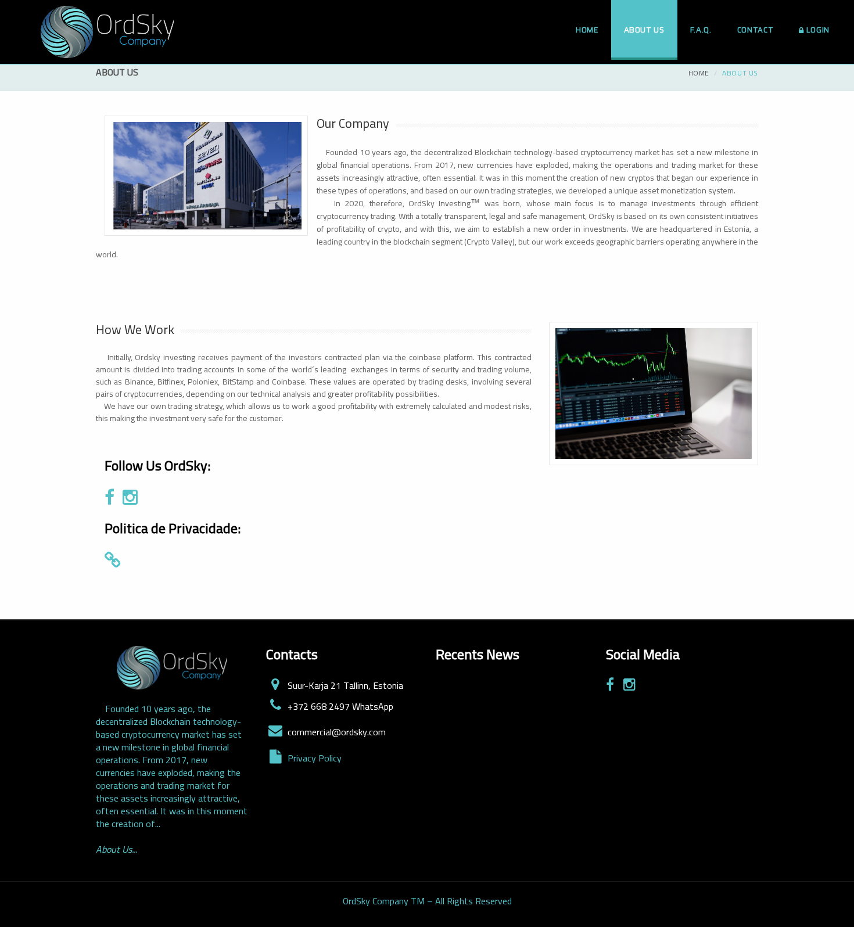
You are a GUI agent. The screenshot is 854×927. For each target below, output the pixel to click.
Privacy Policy (315, 758)
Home (587, 30)
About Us (644, 30)
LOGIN (818, 30)
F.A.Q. (701, 30)
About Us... (116, 849)
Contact (755, 30)
